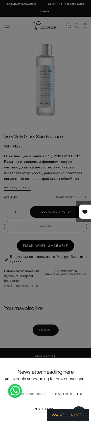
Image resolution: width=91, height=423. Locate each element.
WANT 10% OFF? (68, 415)
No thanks (45, 409)
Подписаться (68, 394)
